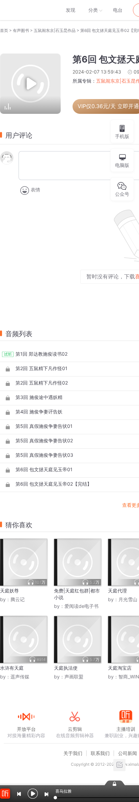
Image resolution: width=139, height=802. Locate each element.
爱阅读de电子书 (81, 606)
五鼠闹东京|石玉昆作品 (55, 30)
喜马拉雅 (26, 10)
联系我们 (100, 753)
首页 (4, 30)
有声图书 (21, 30)
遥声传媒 (19, 676)
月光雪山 (127, 599)
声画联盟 (73, 676)
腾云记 (17, 599)
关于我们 (72, 753)
